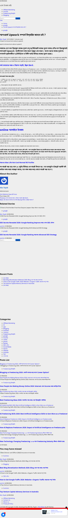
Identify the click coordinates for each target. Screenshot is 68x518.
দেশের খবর (5, 356)
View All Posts (12, 194)
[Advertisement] (34, 257)
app (4, 327)
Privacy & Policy (8, 504)
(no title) (6, 278)
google (5, 30)
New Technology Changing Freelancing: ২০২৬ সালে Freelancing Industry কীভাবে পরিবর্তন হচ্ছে (26, 433)
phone (5, 341)
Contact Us (6, 500)
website (5, 350)
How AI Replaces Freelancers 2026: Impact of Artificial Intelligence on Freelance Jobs (26, 419)
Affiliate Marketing (9, 10)
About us (6, 502)
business (6, 330)
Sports (5, 349)
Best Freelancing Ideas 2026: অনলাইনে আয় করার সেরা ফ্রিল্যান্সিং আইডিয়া (18, 391)
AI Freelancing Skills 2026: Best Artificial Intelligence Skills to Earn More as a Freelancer (26, 405)
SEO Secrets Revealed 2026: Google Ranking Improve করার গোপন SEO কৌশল (27, 223)
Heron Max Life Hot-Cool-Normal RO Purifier (17, 162)
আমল (4, 354)
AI (4, 325)
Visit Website (4, 194)
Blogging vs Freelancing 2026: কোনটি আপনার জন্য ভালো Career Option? (19, 364)
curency (5, 332)
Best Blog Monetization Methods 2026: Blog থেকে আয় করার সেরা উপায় (22, 280)
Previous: (14, 198)
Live (1, 20)
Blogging (6, 15)
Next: (17, 200)
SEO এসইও (6, 345)
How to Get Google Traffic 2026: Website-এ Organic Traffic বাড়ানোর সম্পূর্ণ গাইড (26, 282)
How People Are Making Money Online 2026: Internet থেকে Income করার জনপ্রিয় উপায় (24, 378)
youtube (6, 352)
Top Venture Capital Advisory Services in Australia (18, 283)
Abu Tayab (3, 39)
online (5, 339)
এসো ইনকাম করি (5, 5)
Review (5, 343)
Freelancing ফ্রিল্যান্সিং (9, 13)
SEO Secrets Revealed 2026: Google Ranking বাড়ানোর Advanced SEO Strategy (28, 235)
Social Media (7, 347)
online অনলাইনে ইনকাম (11, 130)
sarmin (2, 226)
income (5, 11)
